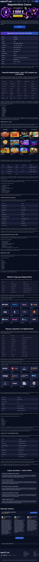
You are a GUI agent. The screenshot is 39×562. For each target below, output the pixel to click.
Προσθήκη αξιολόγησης (33, 512)
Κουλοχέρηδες (33, 129)
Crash (24, 129)
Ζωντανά (14, 129)
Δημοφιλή (4, 129)
